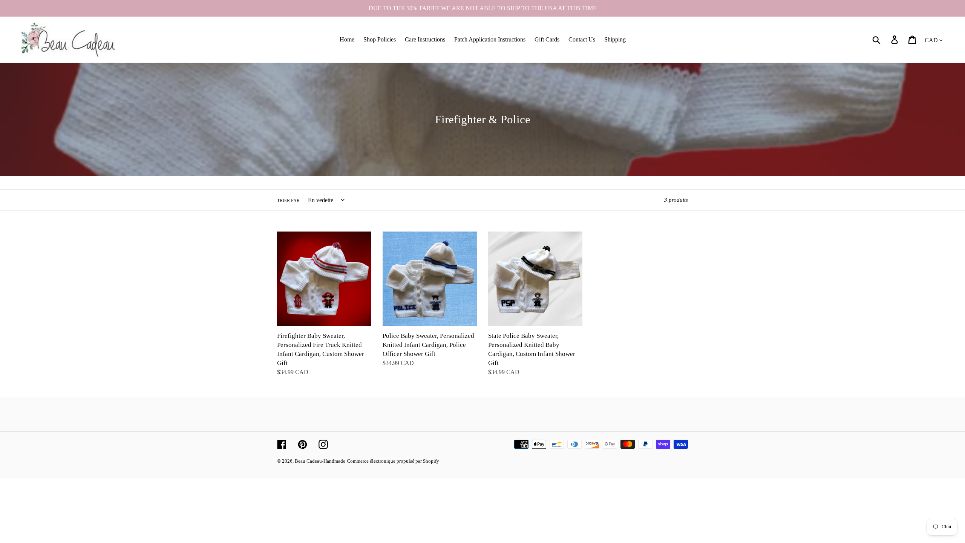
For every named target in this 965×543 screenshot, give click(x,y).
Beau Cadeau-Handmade (320, 461)
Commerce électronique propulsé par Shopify (393, 461)
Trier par (288, 200)
